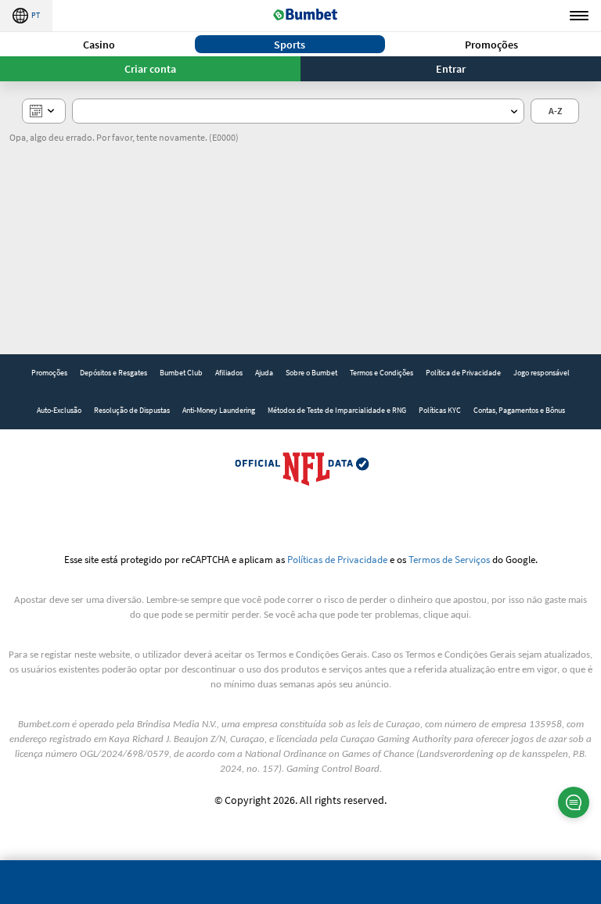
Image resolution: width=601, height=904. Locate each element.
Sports (289, 45)
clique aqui (446, 615)
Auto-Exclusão (59, 410)
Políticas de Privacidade (337, 559)
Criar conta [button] (150, 69)
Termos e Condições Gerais (312, 655)
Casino (99, 45)
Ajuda (264, 373)
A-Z (555, 111)
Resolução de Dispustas (132, 410)
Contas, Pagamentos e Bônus (519, 410)
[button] (99, 44)
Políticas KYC (440, 410)
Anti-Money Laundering (218, 410)
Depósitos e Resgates (113, 373)
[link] (49, 373)
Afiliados (229, 373)
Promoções (491, 45)
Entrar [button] (451, 69)
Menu (579, 15)
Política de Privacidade (463, 373)
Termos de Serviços (449, 559)
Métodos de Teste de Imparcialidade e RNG (337, 410)
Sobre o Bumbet (311, 373)
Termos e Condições (381, 373)
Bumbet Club (181, 373)
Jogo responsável (541, 373)
